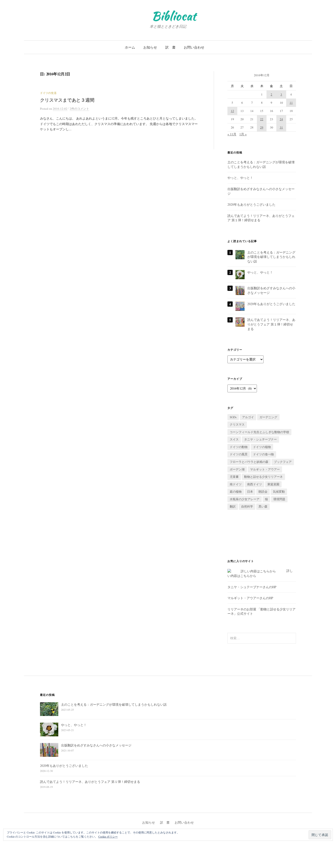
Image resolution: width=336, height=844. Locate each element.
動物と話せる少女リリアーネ (263, 477)
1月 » (243, 134)
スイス (234, 439)
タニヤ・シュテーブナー (260, 439)
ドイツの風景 (239, 454)
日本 (250, 491)
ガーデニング (268, 417)
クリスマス (237, 424)
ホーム (130, 47)
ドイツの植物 (262, 447)
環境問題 (279, 499)
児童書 (234, 477)
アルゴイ (248, 417)
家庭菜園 (273, 484)
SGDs (233, 417)
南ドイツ (236, 484)
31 (281, 127)
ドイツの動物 (239, 447)
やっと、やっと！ (240, 177)
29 (261, 127)
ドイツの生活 (48, 93)
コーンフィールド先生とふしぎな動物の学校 (259, 432)
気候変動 (279, 491)
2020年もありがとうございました (251, 204)
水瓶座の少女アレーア (244, 499)
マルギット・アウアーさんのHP (250, 598)
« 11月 (231, 134)
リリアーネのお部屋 (241, 609)
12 (232, 111)
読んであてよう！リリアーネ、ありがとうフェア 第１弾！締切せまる (271, 324)
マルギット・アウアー (265, 469)
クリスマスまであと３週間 (67, 100)
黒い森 (263, 506)
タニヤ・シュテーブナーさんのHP (251, 587)
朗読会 (263, 491)
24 (281, 119)
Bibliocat (174, 16)
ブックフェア (283, 462)
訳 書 (170, 47)
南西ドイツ (254, 484)
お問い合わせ (194, 47)
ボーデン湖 (237, 469)
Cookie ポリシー (108, 836)
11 (291, 103)
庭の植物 (236, 491)
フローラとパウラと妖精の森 (249, 462)
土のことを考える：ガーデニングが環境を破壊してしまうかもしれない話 (261, 164)
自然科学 (247, 506)
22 (261, 119)
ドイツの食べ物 (263, 454)
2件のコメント (79, 109)
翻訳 (233, 506)
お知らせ (150, 47)
